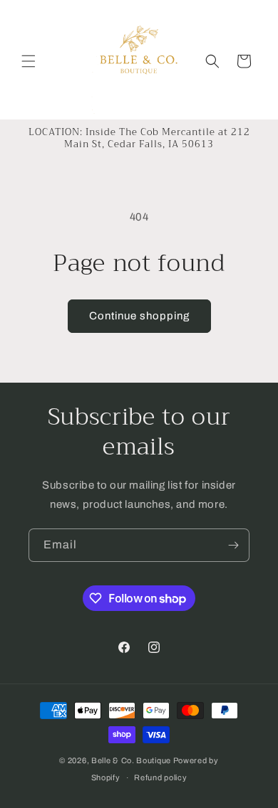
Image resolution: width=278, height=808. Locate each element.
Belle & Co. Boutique (131, 760)
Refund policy (160, 777)
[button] (28, 61)
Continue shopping (139, 315)
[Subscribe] (233, 545)
